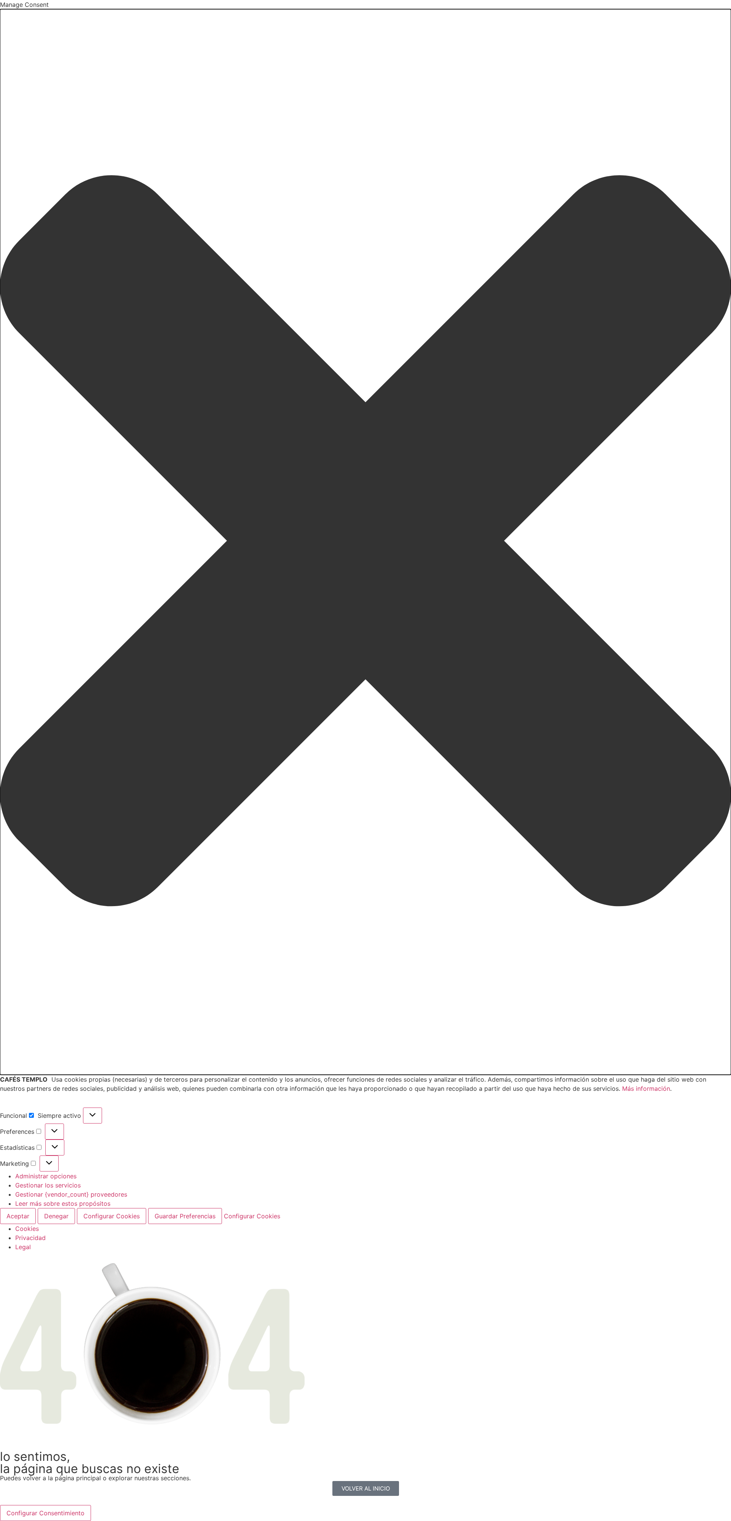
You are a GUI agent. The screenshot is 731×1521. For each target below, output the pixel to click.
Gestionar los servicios (48, 1185)
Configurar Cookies (111, 1216)
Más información (646, 1088)
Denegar (56, 1216)
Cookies (27, 1228)
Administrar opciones (46, 1176)
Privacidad (30, 1238)
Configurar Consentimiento (45, 1513)
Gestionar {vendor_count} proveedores (71, 1194)
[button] (365, 542)
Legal (23, 1247)
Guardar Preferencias (185, 1216)
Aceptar (17, 1216)
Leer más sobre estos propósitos (62, 1203)
